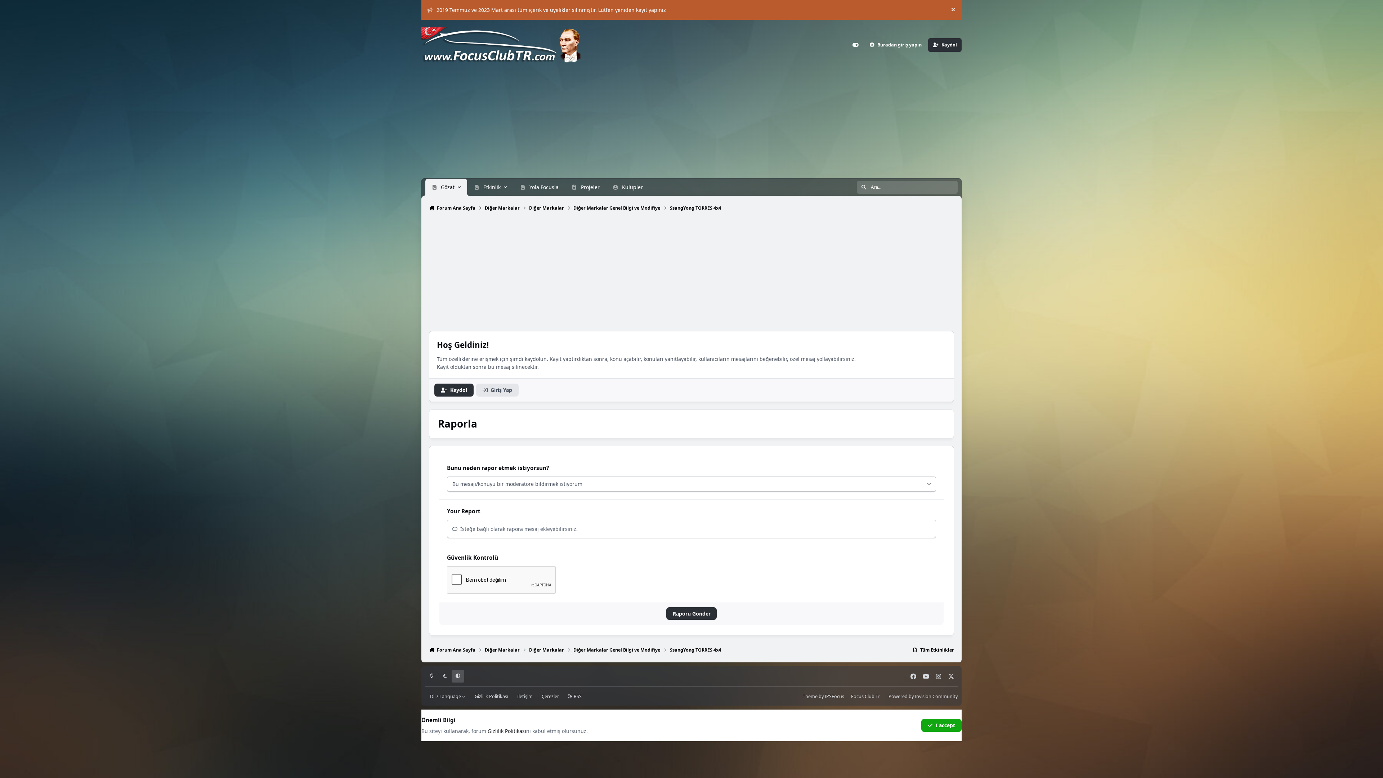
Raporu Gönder (692, 613)
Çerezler (550, 696)
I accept (945, 725)
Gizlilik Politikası (491, 696)
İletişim (525, 696)
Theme (810, 696)
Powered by (923, 696)
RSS (577, 696)
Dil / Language (446, 696)
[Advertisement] (691, 124)
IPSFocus (834, 696)
